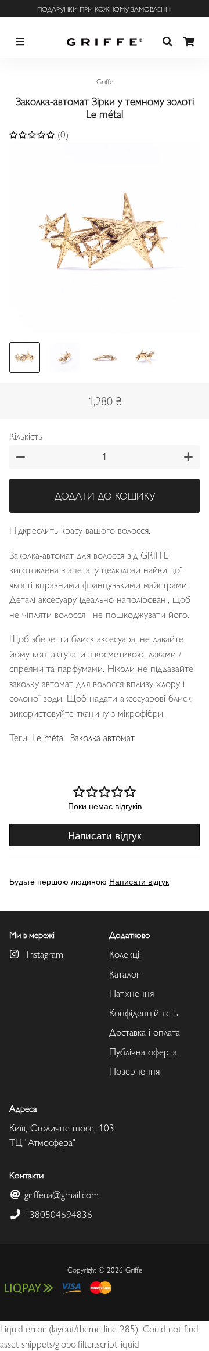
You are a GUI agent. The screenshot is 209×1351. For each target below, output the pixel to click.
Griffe (133, 1269)
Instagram (43, 954)
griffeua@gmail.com (60, 1194)
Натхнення (131, 993)
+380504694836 (56, 1214)
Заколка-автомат (102, 737)
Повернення (134, 1070)
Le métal (48, 737)
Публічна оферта (143, 1051)
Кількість (25, 436)
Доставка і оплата (144, 1032)
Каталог (124, 973)
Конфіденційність (143, 1012)
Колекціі (125, 954)
